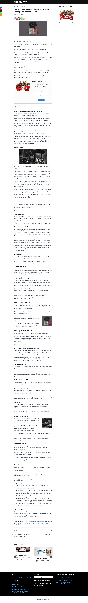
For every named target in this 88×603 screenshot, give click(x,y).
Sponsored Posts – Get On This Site (45, 2)
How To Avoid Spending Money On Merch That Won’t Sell (43, 560)
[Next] (51, 557)
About (73, 2)
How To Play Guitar (16, 584)
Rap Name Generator (66, 579)
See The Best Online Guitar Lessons (20, 593)
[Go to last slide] (15, 557)
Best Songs (68, 2)
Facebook (19, 577)
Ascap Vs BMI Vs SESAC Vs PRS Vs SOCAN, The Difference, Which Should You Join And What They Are (21, 533)
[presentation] (23, 549)
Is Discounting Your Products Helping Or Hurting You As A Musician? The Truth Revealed (22, 555)
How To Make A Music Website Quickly (21, 591)
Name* (41, 91)
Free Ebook (62, 2)
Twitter (24, 577)
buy (19, 138)
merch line (21, 115)
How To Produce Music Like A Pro (20, 586)
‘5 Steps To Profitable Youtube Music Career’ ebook (37, 523)
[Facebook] (15, 19)
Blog (57, 577)
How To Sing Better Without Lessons (20, 588)
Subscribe (41, 100)
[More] (24, 19)
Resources (66, 580)
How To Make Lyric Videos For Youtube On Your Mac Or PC (44, 532)
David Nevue (44, 189)
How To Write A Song (17, 583)
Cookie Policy (61, 584)
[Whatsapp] (22, 19)
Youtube (14, 577)
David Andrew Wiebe (19, 14)
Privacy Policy (68, 584)
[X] (20, 19)
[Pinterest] (1, 9)
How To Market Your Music (18, 589)
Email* (41, 95)
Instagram (29, 577)
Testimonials (62, 577)
